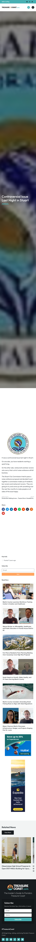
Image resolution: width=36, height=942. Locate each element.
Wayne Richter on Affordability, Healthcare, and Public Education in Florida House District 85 (18, 628)
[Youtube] (10, 939)
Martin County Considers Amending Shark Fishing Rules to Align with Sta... (15, 868)
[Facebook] (27, 2)
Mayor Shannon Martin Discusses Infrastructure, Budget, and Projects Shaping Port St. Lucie (17, 728)
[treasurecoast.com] (33, 7)
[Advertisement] (18, 413)
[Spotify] (22, 939)
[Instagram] (30, 2)
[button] (3, 509)
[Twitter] (32, 2)
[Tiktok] (14, 939)
